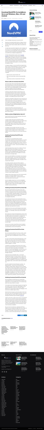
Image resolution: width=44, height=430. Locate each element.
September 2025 (4, 392)
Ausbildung (17, 380)
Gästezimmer (18, 392)
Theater (17, 414)
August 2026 (3, 379)
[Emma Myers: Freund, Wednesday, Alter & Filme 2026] (32, 26)
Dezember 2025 (4, 388)
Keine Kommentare (15, 18)
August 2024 (3, 407)
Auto (16, 381)
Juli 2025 (3, 394)
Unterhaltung (18, 416)
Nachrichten (16, 5)
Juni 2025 (3, 395)
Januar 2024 (3, 415)
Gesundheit (30, 5)
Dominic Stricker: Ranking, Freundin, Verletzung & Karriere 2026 (38, 13)
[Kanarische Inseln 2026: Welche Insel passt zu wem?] (32, 18)
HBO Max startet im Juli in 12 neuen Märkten (13, 343)
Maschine (17, 399)
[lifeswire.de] (22, 2)
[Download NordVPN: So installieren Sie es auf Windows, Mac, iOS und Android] (14, 28)
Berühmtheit (25, 5)
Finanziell (17, 389)
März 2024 (3, 413)
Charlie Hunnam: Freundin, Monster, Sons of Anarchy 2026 (38, 22)
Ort (16, 402)
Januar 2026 (3, 387)
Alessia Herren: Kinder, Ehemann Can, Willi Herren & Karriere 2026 (39, 358)
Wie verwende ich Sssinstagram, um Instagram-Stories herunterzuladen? (22, 328)
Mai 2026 (3, 382)
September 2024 (4, 406)
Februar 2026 (3, 386)
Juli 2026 (3, 380)
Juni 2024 (3, 409)
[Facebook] (2, 42)
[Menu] (1, 5)
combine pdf (22, 295)
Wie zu (34, 5)
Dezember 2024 (4, 402)
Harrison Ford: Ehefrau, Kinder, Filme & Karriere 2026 (38, 363)
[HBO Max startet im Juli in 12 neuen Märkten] (14, 338)
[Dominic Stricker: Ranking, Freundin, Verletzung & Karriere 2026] (32, 13)
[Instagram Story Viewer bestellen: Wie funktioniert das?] (14, 323)
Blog (16, 385)
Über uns (34, 428)
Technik (20, 5)
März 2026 (3, 385)
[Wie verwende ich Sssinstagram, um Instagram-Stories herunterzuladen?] (23, 323)
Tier (16, 415)
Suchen (31, 30)
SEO (16, 406)
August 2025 (3, 393)
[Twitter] (2, 44)
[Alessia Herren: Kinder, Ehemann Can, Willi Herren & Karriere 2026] (32, 358)
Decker (5, 18)
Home (2, 7)
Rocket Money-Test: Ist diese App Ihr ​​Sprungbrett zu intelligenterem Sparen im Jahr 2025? (5, 344)
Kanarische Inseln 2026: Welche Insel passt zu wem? (38, 17)
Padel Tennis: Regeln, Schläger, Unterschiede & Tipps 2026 (38, 368)
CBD (16, 386)
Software (17, 408)
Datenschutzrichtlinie (39, 428)
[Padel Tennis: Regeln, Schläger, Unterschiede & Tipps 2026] (32, 369)
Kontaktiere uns (30, 428)
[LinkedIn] (2, 46)
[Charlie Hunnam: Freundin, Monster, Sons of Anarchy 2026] (32, 22)
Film (16, 388)
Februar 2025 (3, 400)
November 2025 (4, 389)
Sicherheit (17, 407)
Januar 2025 (3, 401)
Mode (17, 400)
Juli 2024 (3, 408)
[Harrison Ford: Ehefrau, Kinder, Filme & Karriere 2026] (32, 363)
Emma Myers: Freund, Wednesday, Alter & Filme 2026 (38, 26)
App (16, 379)
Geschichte (17, 394)
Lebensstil (11, 5)
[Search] (42, 5)
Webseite (17, 420)
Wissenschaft (18, 422)
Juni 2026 (3, 381)
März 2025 (3, 399)
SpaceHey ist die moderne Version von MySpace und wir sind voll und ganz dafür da (22, 343)
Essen (17, 387)
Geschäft (17, 393)
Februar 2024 (3, 414)
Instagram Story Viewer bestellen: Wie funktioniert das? (14, 327)
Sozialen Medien (18, 409)
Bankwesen (17, 382)
